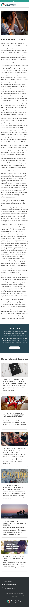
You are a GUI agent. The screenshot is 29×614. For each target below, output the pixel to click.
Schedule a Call (14, 348)
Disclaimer (14, 592)
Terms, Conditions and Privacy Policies (14, 593)
